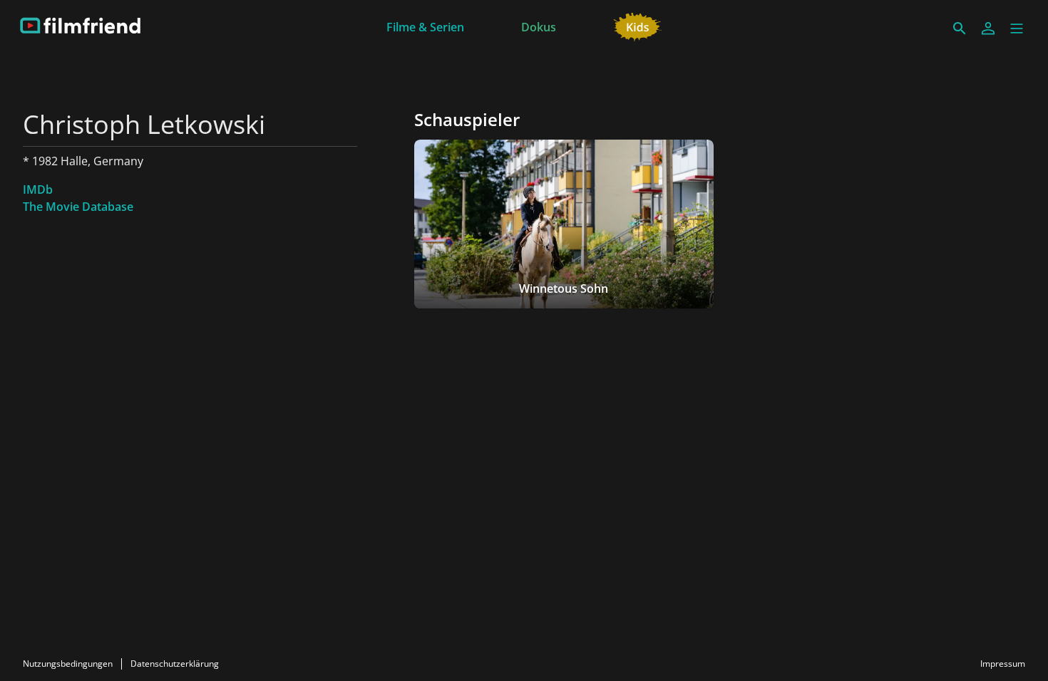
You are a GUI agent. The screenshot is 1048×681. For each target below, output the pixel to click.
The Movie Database (78, 206)
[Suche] (959, 28)
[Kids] (637, 25)
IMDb (38, 189)
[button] (1016, 28)
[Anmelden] (988, 28)
